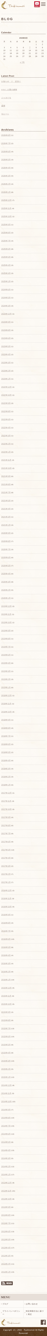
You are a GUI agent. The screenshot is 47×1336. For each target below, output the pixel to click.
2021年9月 (6, 476)
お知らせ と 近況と (11, 81)
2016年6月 (6, 939)
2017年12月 (6, 793)
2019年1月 (6, 687)
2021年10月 (6, 468)
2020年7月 (6, 549)
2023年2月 (6, 371)
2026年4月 (6, 168)
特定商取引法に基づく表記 (35, 1312)
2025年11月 (6, 208)
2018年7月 (6, 736)
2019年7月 (6, 647)
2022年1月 (6, 452)
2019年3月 (6, 671)
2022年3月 (6, 436)
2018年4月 (6, 760)
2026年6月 (6, 151)
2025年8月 (6, 233)
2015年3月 (6, 1061)
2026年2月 (6, 184)
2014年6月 (6, 1134)
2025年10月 (6, 216)
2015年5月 (6, 1045)
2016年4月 (6, 955)
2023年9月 (6, 322)
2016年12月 (6, 890)
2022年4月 (6, 428)
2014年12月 (6, 1085)
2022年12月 (6, 387)
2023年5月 (6, 346)
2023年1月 (6, 379)
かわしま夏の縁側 (9, 89)
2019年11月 (6, 614)
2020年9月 (6, 533)
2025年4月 (6, 265)
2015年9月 (6, 1012)
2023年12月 (6, 314)
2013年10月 (6, 1199)
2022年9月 (6, 403)
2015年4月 (6, 1053)
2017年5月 (6, 850)
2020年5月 (6, 566)
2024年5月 (6, 298)
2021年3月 (6, 517)
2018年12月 (6, 695)
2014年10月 (6, 1101)
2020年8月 (6, 541)
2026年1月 (6, 192)
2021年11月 (6, 460)
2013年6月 (6, 1231)
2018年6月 (6, 744)
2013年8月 (6, 1215)
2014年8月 (6, 1118)
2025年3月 (6, 273)
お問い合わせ (32, 1304)
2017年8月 (6, 825)
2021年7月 (6, 492)
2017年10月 (6, 809)
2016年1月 (6, 980)
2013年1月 (6, 1272)
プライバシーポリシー (11, 1312)
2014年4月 (6, 1150)
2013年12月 (6, 1183)
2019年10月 (6, 622)
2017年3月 (6, 866)
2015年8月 (6, 1020)
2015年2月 (6, 1069)
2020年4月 (6, 574)
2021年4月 (6, 509)
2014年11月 (6, 1093)
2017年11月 (6, 801)
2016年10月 (6, 907)
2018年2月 (6, 777)
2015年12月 (6, 988)
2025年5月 (6, 257)
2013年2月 (6, 1264)
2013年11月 (6, 1191)
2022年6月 (6, 419)
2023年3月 (6, 363)
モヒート (5, 114)
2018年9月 (6, 720)
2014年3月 (6, 1158)
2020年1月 (6, 598)
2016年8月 (6, 923)
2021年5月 (6, 501)
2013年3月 (6, 1256)
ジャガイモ (6, 98)
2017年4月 (6, 858)
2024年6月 (6, 289)
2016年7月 (6, 931)
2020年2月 (6, 590)
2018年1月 (6, 785)
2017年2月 (6, 874)
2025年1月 (6, 281)
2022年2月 (6, 444)
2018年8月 (6, 728)
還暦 (3, 106)
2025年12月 (6, 200)
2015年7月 (6, 1028)
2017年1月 (6, 882)
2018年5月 (6, 752)
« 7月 (22, 62)
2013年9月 (6, 1207)
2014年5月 (6, 1142)
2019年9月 (6, 631)
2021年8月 (6, 484)
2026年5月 (6, 160)
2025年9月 (6, 225)
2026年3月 (6, 176)
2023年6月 (6, 338)
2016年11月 (6, 898)
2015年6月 (6, 1036)
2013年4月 (6, 1248)
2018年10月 (6, 712)
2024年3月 (6, 306)
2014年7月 (6, 1126)
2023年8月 (6, 330)
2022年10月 (6, 395)
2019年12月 (6, 606)
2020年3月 (6, 582)
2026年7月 (6, 143)
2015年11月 (6, 996)
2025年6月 (6, 249)
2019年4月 (6, 663)
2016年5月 (6, 947)
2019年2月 (6, 679)
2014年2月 (6, 1166)
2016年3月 (6, 963)
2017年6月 (6, 842)
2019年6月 (6, 655)
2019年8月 (6, 639)
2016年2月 (6, 972)
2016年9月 (6, 915)
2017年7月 (6, 833)
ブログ (5, 1304)
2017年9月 (6, 817)
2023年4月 (6, 354)
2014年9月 (6, 1110)
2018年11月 (6, 704)
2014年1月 (6, 1174)
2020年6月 (6, 557)
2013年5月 (6, 1239)
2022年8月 (6, 411)
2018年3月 (6, 769)
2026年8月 (6, 135)
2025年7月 (6, 241)
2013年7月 (6, 1223)
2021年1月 (6, 525)
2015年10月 (6, 1004)
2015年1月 (6, 1077)
